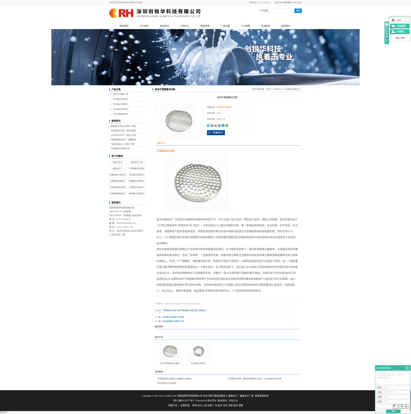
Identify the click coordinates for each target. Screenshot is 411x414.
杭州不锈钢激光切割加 (170, 363)
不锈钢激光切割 (169, 310)
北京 (225, 405)
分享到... (401, 31)
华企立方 (233, 400)
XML (300, 2)
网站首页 (124, 26)
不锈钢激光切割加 (136, 168)
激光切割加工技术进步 (167, 383)
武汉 (220, 405)
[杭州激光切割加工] (198, 351)
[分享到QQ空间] (212, 125)
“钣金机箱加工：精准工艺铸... (123, 144)
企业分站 (278, 2)
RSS (294, 2)
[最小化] (407, 368)
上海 (204, 405)
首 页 (268, 89)
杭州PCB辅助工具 (120, 94)
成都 (240, 405)
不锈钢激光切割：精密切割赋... (124, 131)
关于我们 (144, 26)
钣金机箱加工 (220, 396)
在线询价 (216, 132)
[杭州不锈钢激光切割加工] (170, 351)
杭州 (235, 405)
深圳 (194, 405)
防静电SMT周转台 (118, 175)
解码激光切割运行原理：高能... (124, 126)
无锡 (230, 405)
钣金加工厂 (117, 168)
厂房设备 (225, 26)
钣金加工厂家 (137, 162)
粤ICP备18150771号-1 (184, 400)
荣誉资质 (205, 26)
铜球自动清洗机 (137, 187)
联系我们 (285, 26)
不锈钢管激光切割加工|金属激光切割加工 (174, 379)
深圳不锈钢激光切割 (185, 310)
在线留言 (265, 26)
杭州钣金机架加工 (121, 104)
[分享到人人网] (223, 125)
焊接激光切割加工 (136, 194)
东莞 (210, 405)
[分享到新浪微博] (215, 125)
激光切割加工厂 (201, 310)
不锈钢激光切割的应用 (120, 149)
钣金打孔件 (117, 162)
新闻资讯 (164, 26)
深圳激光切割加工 (136, 175)
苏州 (199, 405)
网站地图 (287, 2)
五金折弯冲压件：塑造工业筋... (124, 135)
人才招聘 (245, 26)
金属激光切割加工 (136, 181)
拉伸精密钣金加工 (117, 194)
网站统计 (4, 412)
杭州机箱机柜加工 (121, 114)
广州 (215, 405)
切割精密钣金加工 (117, 181)
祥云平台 (211, 400)
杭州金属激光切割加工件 (173, 321)
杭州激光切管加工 (121, 109)
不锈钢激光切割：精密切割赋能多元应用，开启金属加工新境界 (254, 379)
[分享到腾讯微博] (219, 125)
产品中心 (184, 26)
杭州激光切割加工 (121, 99)
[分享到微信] (226, 125)
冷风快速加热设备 (117, 187)
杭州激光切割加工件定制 (173, 317)
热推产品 (172, 405)
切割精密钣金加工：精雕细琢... (124, 140)
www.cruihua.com (125, 227)
